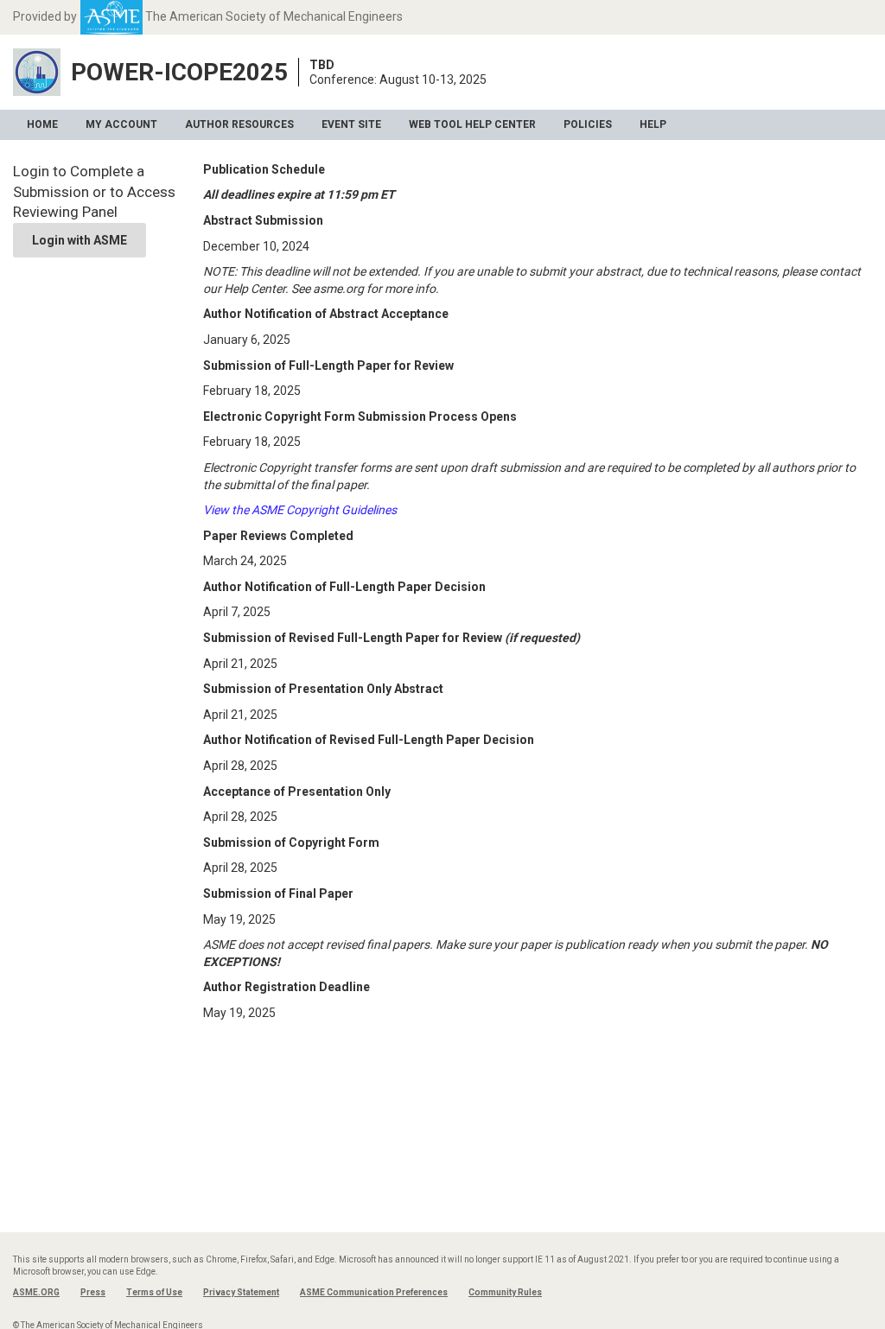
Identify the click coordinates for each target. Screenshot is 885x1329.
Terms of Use (154, 1292)
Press (92, 1292)
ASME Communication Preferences (374, 1292)
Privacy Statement (241, 1292)
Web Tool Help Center (472, 124)
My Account (121, 124)
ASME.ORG (36, 1292)
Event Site (351, 124)
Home (42, 124)
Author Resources (239, 124)
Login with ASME (79, 240)
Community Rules (505, 1292)
